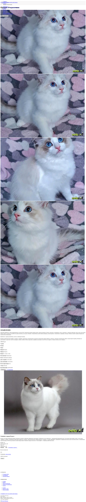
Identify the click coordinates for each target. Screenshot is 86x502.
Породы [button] (4, 9)
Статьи (4, 11)
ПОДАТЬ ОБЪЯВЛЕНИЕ (8, 13)
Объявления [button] (5, 6)
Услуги (17, 7)
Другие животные (12, 7)
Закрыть (2, 458)
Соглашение (5, 475)
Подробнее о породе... (12, 447)
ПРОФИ (4, 8)
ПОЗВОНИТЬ (3, 369)
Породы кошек (6, 489)
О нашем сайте (6, 474)
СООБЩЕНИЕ (10, 369)
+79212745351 (8, 454)
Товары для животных (7, 484)
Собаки (4, 7)
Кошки (7, 7)
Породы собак (5, 488)
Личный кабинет (6, 12)
